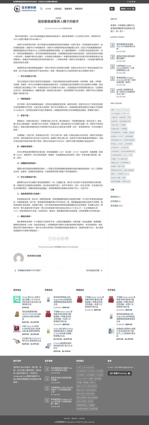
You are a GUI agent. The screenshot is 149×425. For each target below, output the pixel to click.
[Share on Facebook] (50, 238)
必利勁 (120, 144)
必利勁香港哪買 (116, 155)
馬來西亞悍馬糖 (82, 409)
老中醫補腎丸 (125, 163)
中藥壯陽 (114, 117)
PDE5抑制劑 (115, 114)
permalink (74, 247)
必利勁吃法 (115, 147)
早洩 (130, 155)
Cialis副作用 (81, 371)
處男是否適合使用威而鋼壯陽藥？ (125, 57)
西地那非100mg (123, 174)
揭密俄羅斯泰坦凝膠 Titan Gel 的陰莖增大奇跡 (125, 46)
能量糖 (113, 166)
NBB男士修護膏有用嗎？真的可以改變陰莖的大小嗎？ (125, 91)
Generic (126, 110)
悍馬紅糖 (98, 379)
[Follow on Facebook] (128, 2)
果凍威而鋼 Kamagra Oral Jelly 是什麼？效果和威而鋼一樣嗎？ (125, 79)
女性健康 (114, 201)
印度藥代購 (115, 129)
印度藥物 (124, 129)
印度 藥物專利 (116, 132)
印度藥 (121, 25)
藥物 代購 (121, 166)
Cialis (79, 367)
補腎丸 (113, 174)
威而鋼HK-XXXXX (117, 136)
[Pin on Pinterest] (63, 238)
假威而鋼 (122, 117)
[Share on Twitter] (54, 238)
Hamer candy (81, 379)
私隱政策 (82, 418)
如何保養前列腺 (93, 270)
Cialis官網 (99, 371)
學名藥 (113, 144)
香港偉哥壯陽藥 (67, 28)
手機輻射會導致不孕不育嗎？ (29, 270)
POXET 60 (125, 114)
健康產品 (114, 197)
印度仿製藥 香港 (124, 121)
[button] (112, 9)
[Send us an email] (134, 2)
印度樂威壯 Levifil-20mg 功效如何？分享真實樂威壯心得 (125, 68)
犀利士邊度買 (92, 397)
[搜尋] (41, 8)
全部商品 (58, 9)
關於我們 (67, 418)
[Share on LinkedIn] (67, 238)
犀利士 (92, 382)
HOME (48, 9)
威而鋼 (131, 132)
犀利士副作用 (92, 386)
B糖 (112, 110)
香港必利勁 (126, 181)
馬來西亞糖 (93, 409)
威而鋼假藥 (129, 136)
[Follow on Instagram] (130, 2)
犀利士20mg (81, 386)
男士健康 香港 (122, 159)
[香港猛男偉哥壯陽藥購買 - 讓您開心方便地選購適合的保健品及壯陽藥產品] (25, 9)
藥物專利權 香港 (116, 170)
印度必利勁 (115, 125)
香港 (123, 178)
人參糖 (90, 379)
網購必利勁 (115, 163)
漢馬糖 (86, 382)
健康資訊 (68, 9)
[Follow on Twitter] (132, 2)
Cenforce (119, 110)
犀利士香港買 (81, 401)
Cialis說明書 (90, 375)
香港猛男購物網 (117, 28)
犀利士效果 (81, 394)
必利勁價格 (128, 144)
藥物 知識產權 (129, 170)
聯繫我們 (79, 9)
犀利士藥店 (90, 394)
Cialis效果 (80, 375)
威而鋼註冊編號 (129, 140)
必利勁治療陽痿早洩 (127, 151)
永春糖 (113, 159)
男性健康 (58, 18)
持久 (125, 155)
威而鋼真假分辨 (116, 140)
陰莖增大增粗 (115, 178)
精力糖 (90, 401)
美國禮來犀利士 (82, 405)
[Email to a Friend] (58, 238)
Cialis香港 (99, 375)
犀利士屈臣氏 (91, 390)
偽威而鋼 (114, 121)
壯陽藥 (125, 132)
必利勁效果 (115, 151)
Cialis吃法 (90, 371)
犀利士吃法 (81, 390)
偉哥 (128, 117)
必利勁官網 (124, 147)
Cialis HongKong (88, 367)
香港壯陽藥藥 (115, 181)
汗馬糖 (79, 382)
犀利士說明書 (81, 397)
